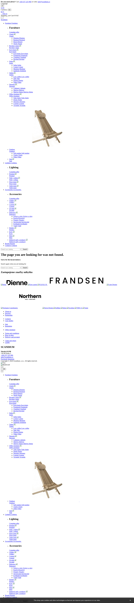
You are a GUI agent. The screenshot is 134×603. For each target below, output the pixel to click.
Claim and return (10, 341)
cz (2, 8)
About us (8, 311)
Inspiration (8, 326)
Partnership (8, 315)
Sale (10, 161)
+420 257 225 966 (25, 2)
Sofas (11, 63)
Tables (11, 75)
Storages (12, 86)
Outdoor (12, 151)
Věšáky (11, 202)
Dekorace (12, 214)
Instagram (11, 359)
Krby (11, 234)
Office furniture (14, 96)
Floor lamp (12, 184)
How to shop (9, 335)
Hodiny (11, 230)
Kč (9, 10)
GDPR (7, 342)
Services (8, 313)
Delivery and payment (12, 337)
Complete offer (14, 32)
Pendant (12, 176)
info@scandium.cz (44, 2)
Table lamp (13, 188)
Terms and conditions (12, 333)
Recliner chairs (14, 48)
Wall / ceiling (13, 180)
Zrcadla (11, 210)
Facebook (4, 359)
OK (3, 369)
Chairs (11, 36)
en (2, 6)
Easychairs (12, 52)
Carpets (11, 206)
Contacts (8, 319)
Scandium (4, 20)
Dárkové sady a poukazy (17, 242)
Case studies (9, 321)
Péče (10, 238)
